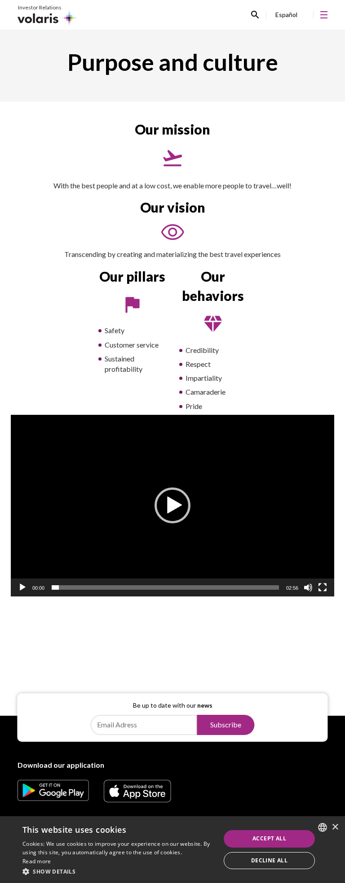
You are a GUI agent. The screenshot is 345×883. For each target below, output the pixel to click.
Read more (36, 861)
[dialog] (172, 849)
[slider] (165, 587)
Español (286, 14)
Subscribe (225, 724)
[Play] (22, 587)
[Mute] (308, 587)
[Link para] (53, 798)
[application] (172, 505)
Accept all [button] (269, 838)
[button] (172, 505)
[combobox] (322, 827)
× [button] (335, 827)
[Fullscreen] (322, 587)
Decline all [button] (269, 860)
